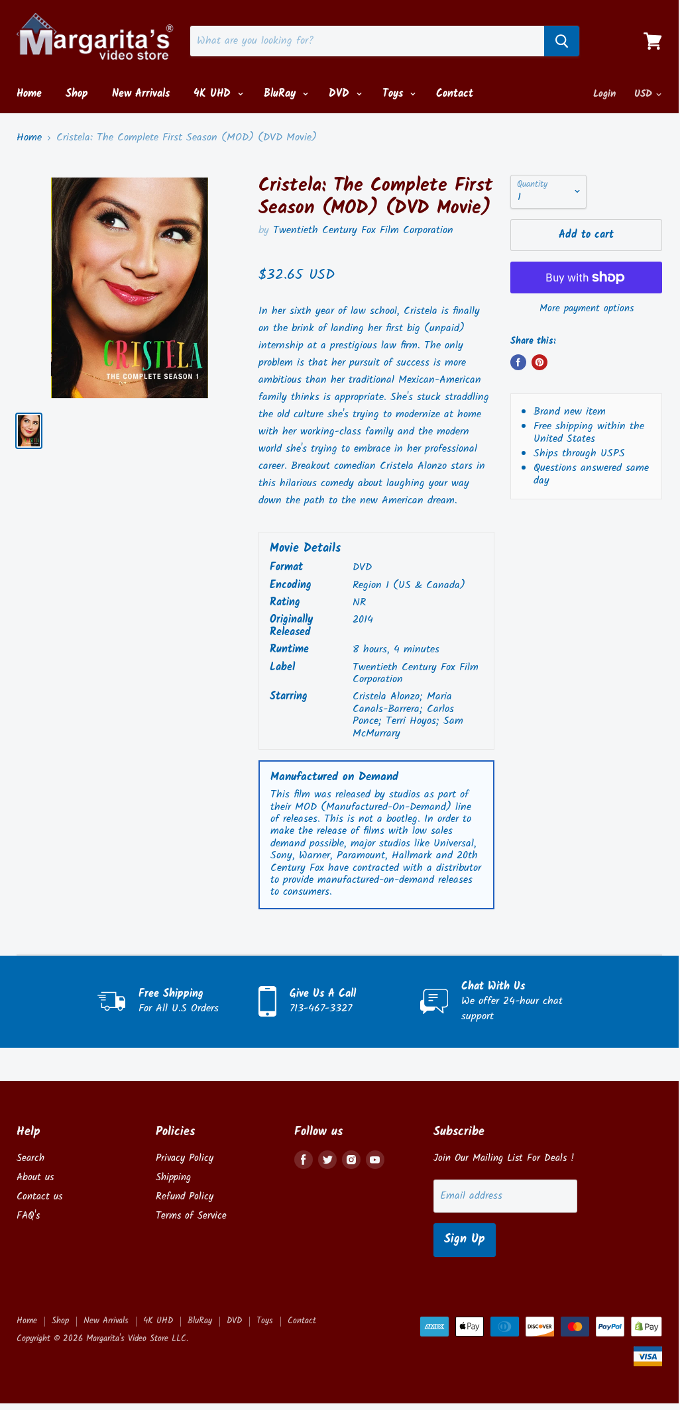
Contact (454, 93)
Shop (77, 93)
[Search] (561, 41)
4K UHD (214, 93)
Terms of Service (191, 1216)
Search (30, 1158)
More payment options (586, 309)
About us (35, 1177)
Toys (394, 93)
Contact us (39, 1197)
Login (604, 94)
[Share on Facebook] (518, 362)
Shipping (173, 1177)
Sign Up (464, 1239)
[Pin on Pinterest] (539, 362)
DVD (341, 93)
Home (29, 93)
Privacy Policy (184, 1158)
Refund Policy (184, 1197)
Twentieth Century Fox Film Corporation (363, 230)
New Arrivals (141, 93)
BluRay (282, 93)
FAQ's (28, 1216)
